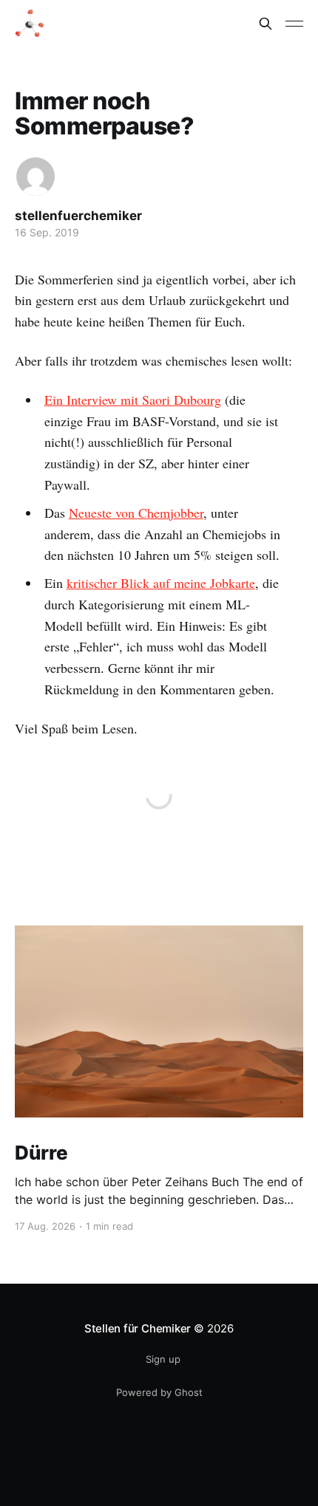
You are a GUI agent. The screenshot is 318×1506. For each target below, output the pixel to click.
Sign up (163, 1359)
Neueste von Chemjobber (136, 512)
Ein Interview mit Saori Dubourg (132, 399)
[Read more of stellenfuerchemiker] (35, 176)
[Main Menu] (294, 24)
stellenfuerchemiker (78, 215)
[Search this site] (265, 23)
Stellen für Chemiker (138, 1328)
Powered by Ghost (159, 1392)
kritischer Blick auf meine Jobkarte (161, 583)
